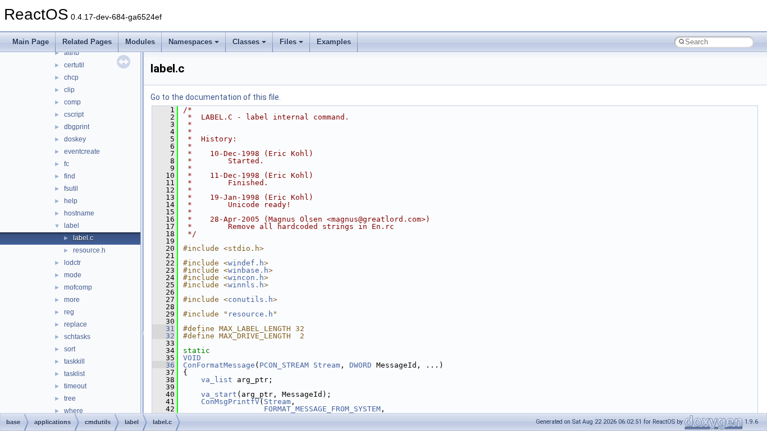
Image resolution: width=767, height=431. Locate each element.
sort (69, 349)
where (73, 411)
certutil (74, 65)
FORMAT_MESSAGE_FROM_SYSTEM (322, 409)
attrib (71, 53)
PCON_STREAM (284, 365)
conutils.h (250, 299)
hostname (79, 213)
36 (163, 365)
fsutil (71, 188)
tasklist (74, 374)
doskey (75, 139)
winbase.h (248, 270)
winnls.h (246, 285)
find (69, 176)
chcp (71, 77)
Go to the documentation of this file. (215, 97)
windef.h (246, 263)
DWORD (360, 365)
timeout (75, 386)
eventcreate (82, 151)
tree (70, 398)
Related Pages (87, 42)
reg (69, 312)
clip (69, 90)
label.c (83, 238)
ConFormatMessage (219, 365)
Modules (140, 42)
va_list (216, 379)
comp (72, 102)
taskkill (74, 361)
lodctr (72, 263)
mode (72, 275)
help (70, 201)
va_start (219, 394)
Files (288, 42)
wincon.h (246, 277)
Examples (334, 42)
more (72, 300)
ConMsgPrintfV (230, 401)
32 (163, 336)
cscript (74, 114)
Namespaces (190, 42)
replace (75, 324)
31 (163, 328)
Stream (326, 365)
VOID (192, 358)
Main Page (30, 42)
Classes (245, 42)
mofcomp (78, 287)
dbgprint (76, 127)
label (71, 226)
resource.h (89, 250)
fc (66, 164)
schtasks (77, 337)
